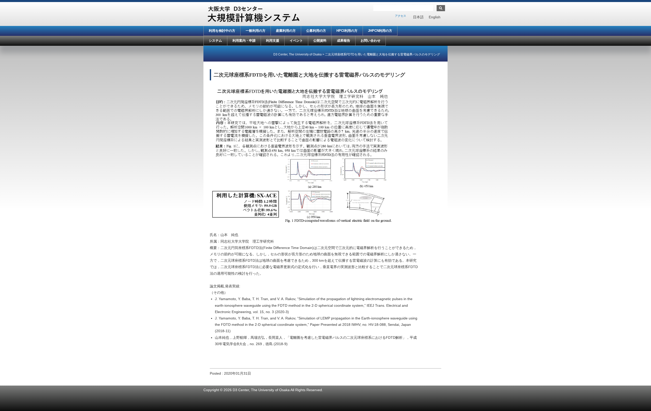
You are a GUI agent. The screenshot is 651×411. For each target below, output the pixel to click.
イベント (296, 40)
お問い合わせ (370, 40)
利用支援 (272, 40)
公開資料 (320, 40)
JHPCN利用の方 (380, 31)
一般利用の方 (255, 31)
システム (215, 40)
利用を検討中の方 (222, 31)
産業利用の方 (286, 31)
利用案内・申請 (244, 40)
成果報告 (343, 40)
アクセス (400, 15)
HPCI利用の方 (347, 31)
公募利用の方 (316, 31)
